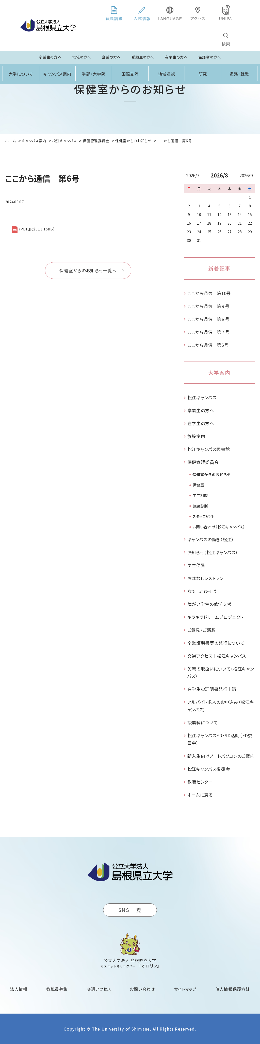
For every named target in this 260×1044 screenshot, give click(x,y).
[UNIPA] (226, 12)
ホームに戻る (200, 794)
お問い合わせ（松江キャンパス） (218, 526)
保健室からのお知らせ (211, 474)
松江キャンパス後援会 (208, 769)
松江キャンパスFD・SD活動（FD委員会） (220, 739)
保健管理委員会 (203, 462)
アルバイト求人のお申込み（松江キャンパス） (220, 706)
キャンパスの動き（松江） (210, 539)
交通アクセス (99, 989)
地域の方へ (81, 57)
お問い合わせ (142, 989)
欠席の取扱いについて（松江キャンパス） (220, 672)
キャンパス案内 (57, 74)
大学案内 (219, 372)
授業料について (202, 722)
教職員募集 (57, 989)
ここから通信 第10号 (209, 293)
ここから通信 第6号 (208, 345)
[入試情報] (142, 12)
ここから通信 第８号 (208, 319)
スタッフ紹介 (203, 516)
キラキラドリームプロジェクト (215, 617)
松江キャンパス (202, 397)
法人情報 (18, 989)
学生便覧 (196, 565)
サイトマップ (185, 989)
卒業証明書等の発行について (216, 643)
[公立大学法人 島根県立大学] (48, 25)
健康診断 (200, 506)
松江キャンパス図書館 (208, 449)
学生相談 (200, 495)
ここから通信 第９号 (208, 306)
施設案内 (196, 436)
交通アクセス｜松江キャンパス (216, 656)
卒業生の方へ (50, 57)
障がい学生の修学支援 (209, 604)
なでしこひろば (202, 591)
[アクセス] (198, 12)
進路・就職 (239, 74)
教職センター (200, 782)
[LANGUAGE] (170, 12)
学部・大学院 (94, 74)
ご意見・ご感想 (201, 630)
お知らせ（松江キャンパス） (212, 552)
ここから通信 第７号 (208, 332)
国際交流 (130, 74)
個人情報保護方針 (232, 989)
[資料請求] (114, 12)
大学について (21, 74)
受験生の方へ (143, 57)
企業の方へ (111, 57)
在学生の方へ (176, 57)
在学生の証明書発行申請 (211, 689)
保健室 (198, 485)
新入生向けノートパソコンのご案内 (221, 756)
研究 (203, 74)
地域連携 (166, 74)
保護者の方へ (209, 57)
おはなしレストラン (205, 578)
